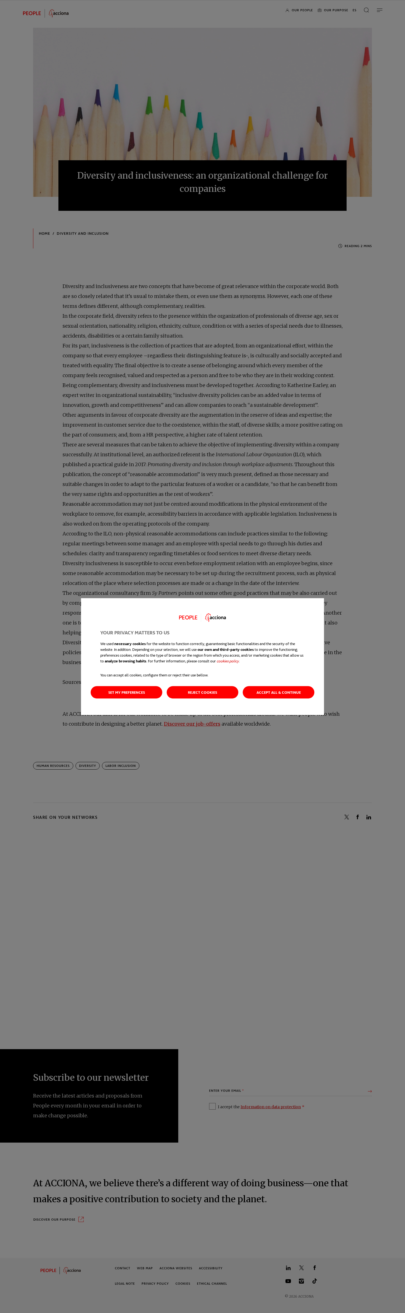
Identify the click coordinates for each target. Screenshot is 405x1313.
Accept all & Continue (278, 692)
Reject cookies (202, 692)
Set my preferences (126, 692)
